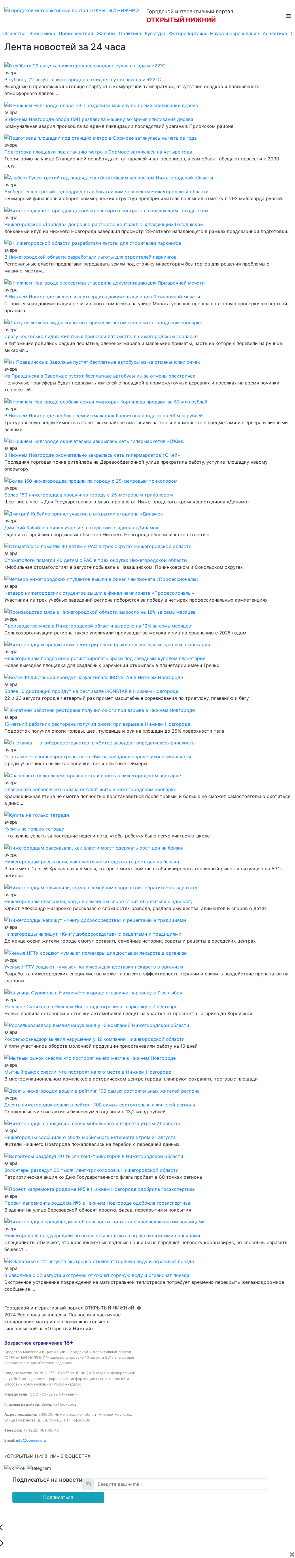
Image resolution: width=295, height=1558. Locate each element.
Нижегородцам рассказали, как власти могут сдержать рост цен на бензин (91, 862)
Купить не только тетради (34, 829)
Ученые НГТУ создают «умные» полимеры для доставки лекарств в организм (93, 967)
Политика (130, 33)
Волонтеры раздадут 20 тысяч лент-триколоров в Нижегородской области (91, 1170)
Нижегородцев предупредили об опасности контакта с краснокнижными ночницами (102, 1235)
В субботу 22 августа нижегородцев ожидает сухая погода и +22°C (82, 79)
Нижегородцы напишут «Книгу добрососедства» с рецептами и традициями (92, 934)
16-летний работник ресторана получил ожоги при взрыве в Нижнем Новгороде (97, 724)
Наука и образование (234, 33)
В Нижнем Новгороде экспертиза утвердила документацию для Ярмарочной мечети (102, 297)
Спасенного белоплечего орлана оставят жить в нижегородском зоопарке (90, 789)
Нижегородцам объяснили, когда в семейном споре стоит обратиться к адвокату (98, 901)
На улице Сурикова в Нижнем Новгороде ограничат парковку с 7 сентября (90, 1006)
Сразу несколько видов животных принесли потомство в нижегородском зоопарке (101, 336)
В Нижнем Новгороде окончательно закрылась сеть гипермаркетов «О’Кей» (92, 455)
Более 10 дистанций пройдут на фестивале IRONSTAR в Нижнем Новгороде (91, 691)
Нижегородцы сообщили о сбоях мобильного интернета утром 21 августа (90, 1137)
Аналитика (275, 33)
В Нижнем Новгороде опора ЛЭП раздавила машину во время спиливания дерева (98, 119)
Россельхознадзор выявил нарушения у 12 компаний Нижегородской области (94, 1039)
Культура (155, 33)
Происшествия (76, 33)
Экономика (42, 33)
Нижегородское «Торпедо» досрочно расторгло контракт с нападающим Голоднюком (104, 224)
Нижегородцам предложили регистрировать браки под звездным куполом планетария (104, 658)
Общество (14, 33)
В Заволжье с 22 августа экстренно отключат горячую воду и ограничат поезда (96, 1275)
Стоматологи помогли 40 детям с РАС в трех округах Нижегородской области (95, 560)
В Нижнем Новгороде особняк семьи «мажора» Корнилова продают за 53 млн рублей (103, 415)
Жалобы (106, 33)
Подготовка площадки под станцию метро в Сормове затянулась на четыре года (98, 152)
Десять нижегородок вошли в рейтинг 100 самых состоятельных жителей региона (99, 1105)
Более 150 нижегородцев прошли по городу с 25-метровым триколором (88, 495)
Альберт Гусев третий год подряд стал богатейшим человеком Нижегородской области (106, 191)
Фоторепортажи (187, 33)
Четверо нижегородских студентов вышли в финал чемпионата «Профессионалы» (99, 593)
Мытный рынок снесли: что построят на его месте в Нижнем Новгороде (87, 1072)
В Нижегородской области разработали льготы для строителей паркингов (90, 257)
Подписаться (58, 1497)
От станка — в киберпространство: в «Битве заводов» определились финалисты (97, 756)
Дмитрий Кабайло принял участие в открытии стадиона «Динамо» (81, 527)
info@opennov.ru (31, 1440)
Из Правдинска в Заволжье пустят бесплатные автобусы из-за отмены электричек (99, 376)
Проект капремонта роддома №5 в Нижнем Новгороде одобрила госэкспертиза (97, 1203)
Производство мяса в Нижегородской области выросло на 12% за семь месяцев (97, 626)
